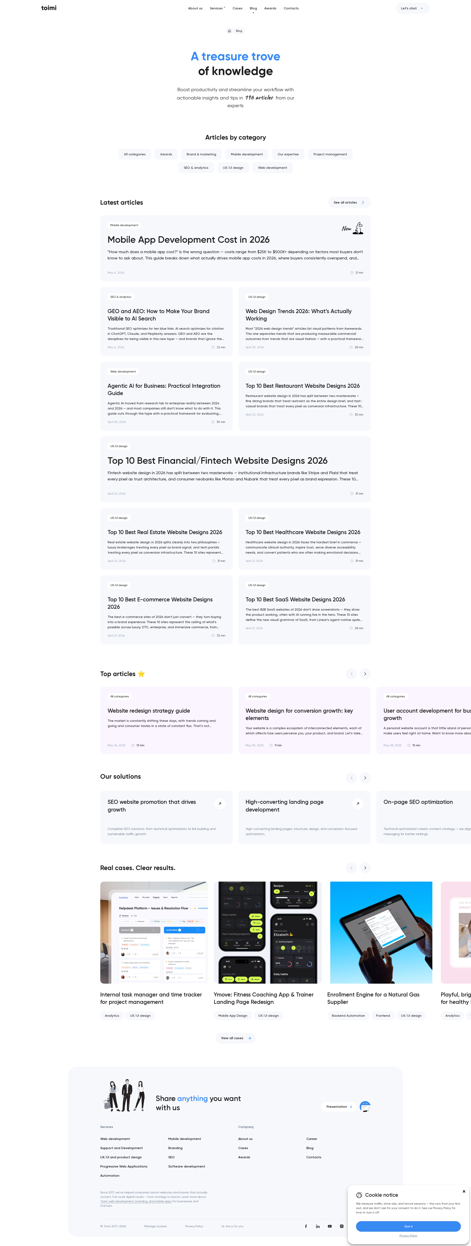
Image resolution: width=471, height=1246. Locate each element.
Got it (408, 1226)
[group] (166, 720)
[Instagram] (342, 1226)
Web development (272, 168)
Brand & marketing (201, 154)
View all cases (232, 1038)
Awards (166, 154)
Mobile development (247, 154)
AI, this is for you (232, 1226)
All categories (135, 154)
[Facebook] (306, 1226)
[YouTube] (330, 1226)
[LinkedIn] (318, 1226)
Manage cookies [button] (155, 1226)
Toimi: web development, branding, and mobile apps (136, 1201)
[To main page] (48, 8)
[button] (464, 1191)
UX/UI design (233, 168)
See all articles (345, 202)
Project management (330, 154)
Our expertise (288, 154)
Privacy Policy (408, 1235)
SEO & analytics (196, 168)
